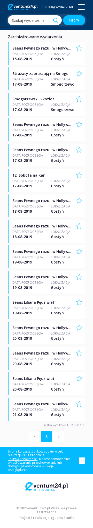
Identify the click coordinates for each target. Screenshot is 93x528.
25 (72, 425)
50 (77, 425)
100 (82, 425)
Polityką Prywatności (22, 459)
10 (68, 425)
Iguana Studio (62, 517)
